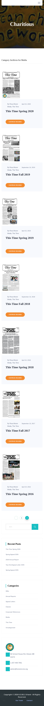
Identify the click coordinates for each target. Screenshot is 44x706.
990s (7, 591)
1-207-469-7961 (16, 663)
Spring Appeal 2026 (12, 554)
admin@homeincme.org (19, 669)
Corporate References (13, 612)
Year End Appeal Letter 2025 (15, 565)
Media (9, 107)
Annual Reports (11, 596)
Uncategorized (10, 627)
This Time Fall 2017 (18, 430)
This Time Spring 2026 (13, 549)
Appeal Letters (10, 601)
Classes (8, 607)
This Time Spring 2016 (20, 494)
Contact (30, 700)
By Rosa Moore (12, 104)
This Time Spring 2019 (20, 237)
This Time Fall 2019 (18, 174)
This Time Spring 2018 (20, 367)
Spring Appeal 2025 (12, 570)
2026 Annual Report (12, 559)
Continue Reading (15, 122)
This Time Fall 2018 (18, 303)
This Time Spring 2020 (20, 111)
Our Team (19, 700)
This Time (15, 107)
